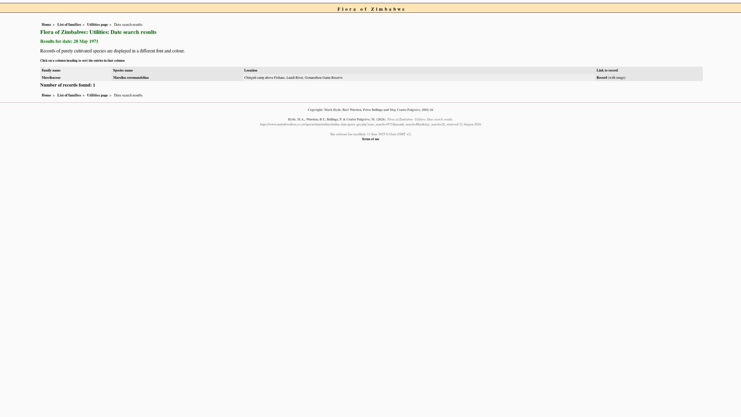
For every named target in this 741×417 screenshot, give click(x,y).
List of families (69, 24)
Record (602, 77)
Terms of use (370, 138)
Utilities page (97, 24)
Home (46, 24)
